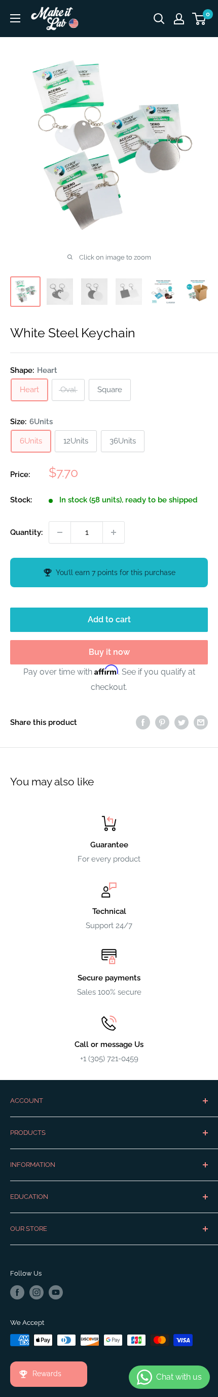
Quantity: (26, 532)
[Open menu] (15, 18)
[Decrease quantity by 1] (59, 532)
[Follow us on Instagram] (36, 1292)
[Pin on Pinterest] (162, 722)
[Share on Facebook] (143, 722)
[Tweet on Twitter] (181, 722)
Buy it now (109, 652)
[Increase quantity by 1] (113, 532)
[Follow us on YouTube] (56, 1292)
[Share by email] (201, 722)
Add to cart (109, 619)
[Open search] (159, 18)
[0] (199, 19)
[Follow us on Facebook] (17, 1292)
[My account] (179, 18)
